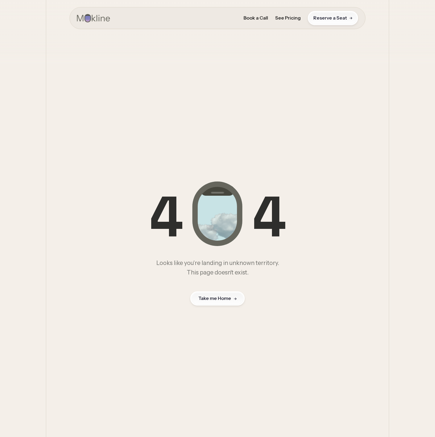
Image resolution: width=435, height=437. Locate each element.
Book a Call (256, 18)
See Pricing (288, 18)
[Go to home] (93, 18)
